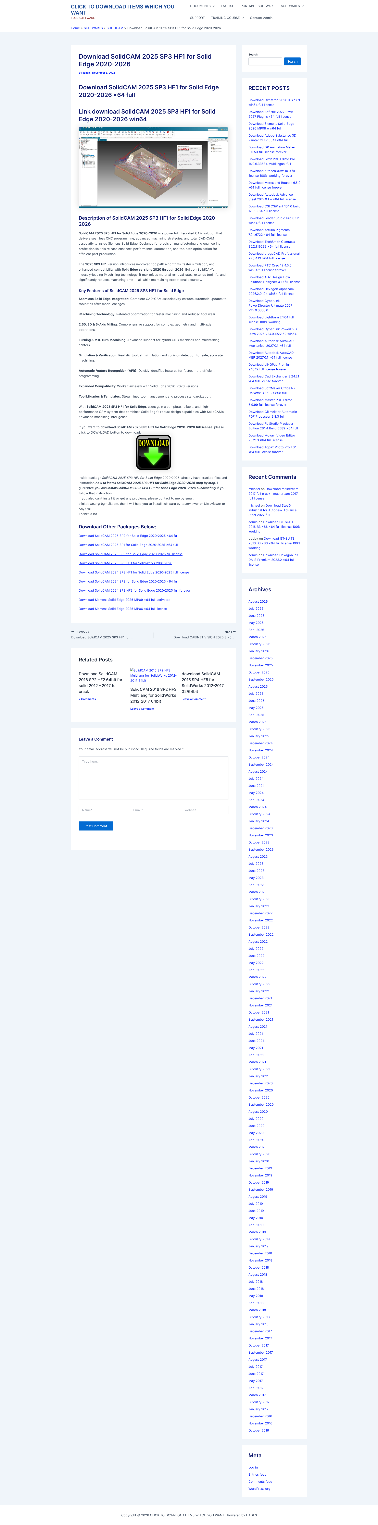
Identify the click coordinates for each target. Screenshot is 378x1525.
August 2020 (258, 1111)
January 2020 (258, 1161)
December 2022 (260, 913)
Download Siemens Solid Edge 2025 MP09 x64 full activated (124, 600)
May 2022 (256, 963)
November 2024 (260, 750)
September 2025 (261, 679)
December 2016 (260, 1416)
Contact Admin (261, 18)
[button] (213, 6)
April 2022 (256, 970)
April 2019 (256, 1225)
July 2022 (255, 949)
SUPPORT (197, 18)
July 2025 (255, 693)
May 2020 (256, 1133)
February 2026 (259, 644)
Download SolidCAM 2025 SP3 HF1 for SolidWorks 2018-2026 (125, 563)
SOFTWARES (290, 6)
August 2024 (258, 771)
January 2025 (258, 736)
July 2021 (255, 1034)
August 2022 (258, 941)
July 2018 (255, 1282)
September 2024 (261, 764)
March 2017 (257, 1395)
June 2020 (256, 1126)
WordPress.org (259, 1489)
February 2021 (259, 1069)
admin (253, 522)
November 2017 (260, 1338)
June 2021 (256, 1041)
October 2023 (259, 842)
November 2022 (260, 920)
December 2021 (260, 998)
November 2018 (260, 1260)
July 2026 (255, 608)
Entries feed (257, 1474)
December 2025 (260, 658)
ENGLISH (227, 6)
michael (254, 489)
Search (253, 54)
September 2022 (261, 934)
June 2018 (256, 1289)
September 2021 (260, 1019)
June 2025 (256, 701)
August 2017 (257, 1359)
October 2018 (258, 1267)
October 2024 (259, 757)
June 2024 (256, 786)
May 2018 (255, 1296)
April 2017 (255, 1388)
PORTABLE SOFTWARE (258, 6)
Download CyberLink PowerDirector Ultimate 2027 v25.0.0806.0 (270, 305)
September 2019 (260, 1189)
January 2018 (258, 1324)
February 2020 (259, 1154)
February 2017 (259, 1402)
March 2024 (257, 807)
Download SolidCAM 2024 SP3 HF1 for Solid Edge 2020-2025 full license (134, 572)
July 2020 (255, 1119)
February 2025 (259, 729)
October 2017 (258, 1345)
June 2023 (256, 871)
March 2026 (257, 637)
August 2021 (257, 1026)
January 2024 (258, 821)
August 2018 (257, 1274)
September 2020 (261, 1104)
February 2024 (259, 814)
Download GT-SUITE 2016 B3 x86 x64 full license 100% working (274, 526)
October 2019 (258, 1182)
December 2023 (260, 828)
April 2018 (256, 1303)
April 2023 (256, 885)
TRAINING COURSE (225, 18)
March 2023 (257, 892)
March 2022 (257, 977)
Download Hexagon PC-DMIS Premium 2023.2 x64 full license (273, 559)
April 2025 (256, 715)
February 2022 (259, 984)
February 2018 (259, 1317)
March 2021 (257, 1062)
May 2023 (256, 878)
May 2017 (255, 1381)
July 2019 (255, 1204)
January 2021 (258, 1076)
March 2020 (257, 1147)
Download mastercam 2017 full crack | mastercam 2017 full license (273, 493)
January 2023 (258, 906)
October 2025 (259, 672)
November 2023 (260, 835)
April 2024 (256, 800)
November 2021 (260, 1005)
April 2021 (256, 1055)
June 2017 (256, 1374)
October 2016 (258, 1430)
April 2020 (256, 1140)
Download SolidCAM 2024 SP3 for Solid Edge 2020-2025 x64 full (128, 581)
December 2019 (260, 1168)
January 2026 (258, 651)
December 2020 (260, 1083)
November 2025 (260, 665)
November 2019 (260, 1175)
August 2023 (258, 856)
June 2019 (256, 1211)
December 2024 (260, 743)
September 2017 (260, 1352)
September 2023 (261, 849)
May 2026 (256, 623)
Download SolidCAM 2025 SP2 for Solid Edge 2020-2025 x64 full (128, 536)
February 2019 (259, 1239)
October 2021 (258, 1012)
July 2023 (255, 864)
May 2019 (255, 1218)
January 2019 (258, 1246)
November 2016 (260, 1423)
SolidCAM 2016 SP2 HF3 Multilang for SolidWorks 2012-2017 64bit (153, 695)
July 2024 (255, 779)
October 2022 (259, 927)
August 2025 (258, 686)
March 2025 (257, 722)
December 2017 (260, 1331)
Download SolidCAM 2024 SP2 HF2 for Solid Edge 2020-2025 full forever (134, 590)
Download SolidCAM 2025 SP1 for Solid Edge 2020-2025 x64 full (128, 545)
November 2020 (260, 1090)
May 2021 (255, 1048)
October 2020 (259, 1097)
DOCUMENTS (200, 6)
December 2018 (260, 1253)
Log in (253, 1467)
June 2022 (256, 956)
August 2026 (258, 601)
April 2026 (256, 630)
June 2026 (256, 616)
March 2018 (257, 1310)
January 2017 (258, 1409)
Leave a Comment (142, 708)
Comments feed (260, 1481)
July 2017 (255, 1367)
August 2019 (257, 1197)
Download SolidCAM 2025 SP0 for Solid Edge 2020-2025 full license (131, 554)
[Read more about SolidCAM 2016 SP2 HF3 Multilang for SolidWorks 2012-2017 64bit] (153, 675)
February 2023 (259, 899)
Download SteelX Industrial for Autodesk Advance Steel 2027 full (272, 510)
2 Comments (87, 699)
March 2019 (257, 1232)
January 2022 (258, 991)
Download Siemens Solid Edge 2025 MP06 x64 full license (123, 609)
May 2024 (256, 793)
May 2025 (256, 708)
